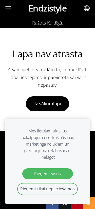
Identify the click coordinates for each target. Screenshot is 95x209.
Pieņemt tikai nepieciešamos (47, 189)
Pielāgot (48, 157)
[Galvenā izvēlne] (8, 8)
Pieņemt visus (47, 173)
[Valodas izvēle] (87, 8)
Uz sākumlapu (47, 104)
